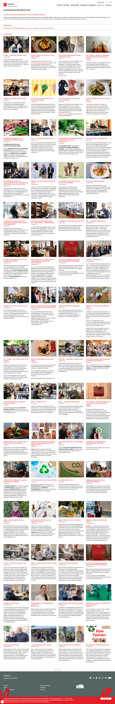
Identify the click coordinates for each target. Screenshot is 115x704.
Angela (33, 449)
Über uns (108, 5)
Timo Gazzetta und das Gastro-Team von (96, 104)
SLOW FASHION (49, 28)
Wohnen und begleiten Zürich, (93, 106)
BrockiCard (83, 5)
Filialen (59, 5)
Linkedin (96, 678)
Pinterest (99, 678)
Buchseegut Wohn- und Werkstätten (40, 62)
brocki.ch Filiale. (62, 75)
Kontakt (99, 2)
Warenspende (75, 5)
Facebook (90, 678)
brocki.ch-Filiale (90, 322)
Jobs (103, 2)
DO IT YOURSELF (34, 28)
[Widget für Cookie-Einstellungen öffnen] (2, 701)
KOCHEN (42, 28)
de (109, 2)
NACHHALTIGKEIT (24, 28)
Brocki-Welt (101, 5)
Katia (5, 447)
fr (110, 2)
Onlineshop (42, 687)
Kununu (109, 678)
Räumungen (92, 5)
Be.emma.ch (34, 187)
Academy (42, 689)
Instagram (93, 678)
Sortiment (66, 5)
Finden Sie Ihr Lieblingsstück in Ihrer (95, 320)
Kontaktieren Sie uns (106, 698)
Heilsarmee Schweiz (45, 685)
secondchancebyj (99, 336)
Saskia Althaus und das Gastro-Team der (41, 61)
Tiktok (102, 678)
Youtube (105, 678)
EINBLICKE (15, 28)
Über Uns (6, 685)
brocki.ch (60, 271)
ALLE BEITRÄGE (7, 28)
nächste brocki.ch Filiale (64, 113)
